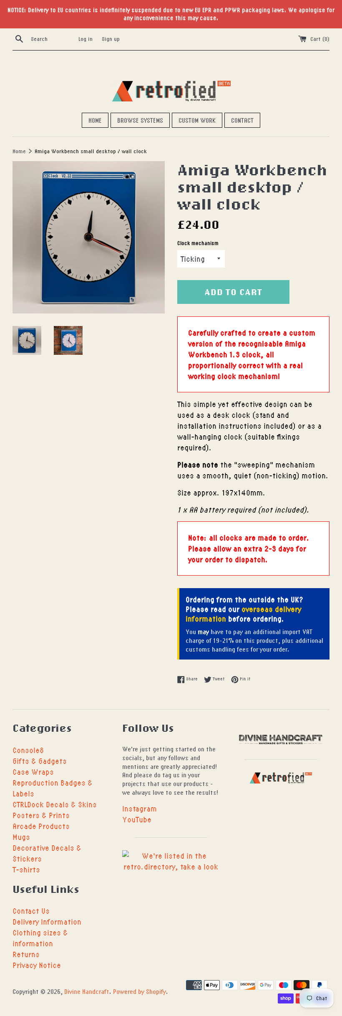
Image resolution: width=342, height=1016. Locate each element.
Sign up (111, 38)
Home (95, 120)
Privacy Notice (37, 965)
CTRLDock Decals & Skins (55, 804)
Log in (85, 38)
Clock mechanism (198, 243)
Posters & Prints (41, 815)
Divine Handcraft (86, 991)
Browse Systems (140, 120)
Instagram (139, 808)
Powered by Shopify (139, 991)
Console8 (28, 750)
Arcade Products (41, 826)
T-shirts (26, 869)
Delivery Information (47, 921)
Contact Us (31, 910)
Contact (242, 120)
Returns (26, 954)
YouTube (136, 819)
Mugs (21, 837)
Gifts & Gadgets (40, 761)
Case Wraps (33, 771)
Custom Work (197, 120)
